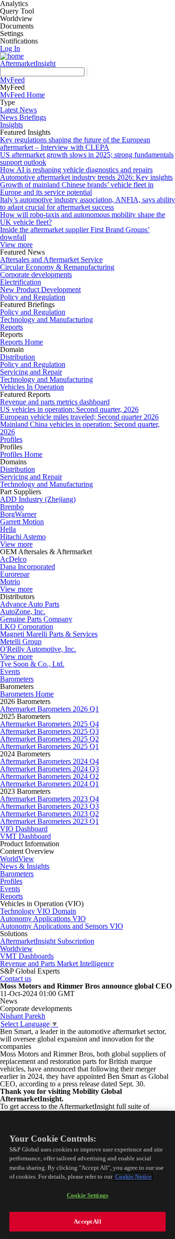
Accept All (87, 1221)
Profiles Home (21, 454)
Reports (11, 327)
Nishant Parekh (22, 1016)
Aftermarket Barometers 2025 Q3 (49, 731)
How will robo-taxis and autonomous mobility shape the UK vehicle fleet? (82, 218)
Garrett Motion (22, 522)
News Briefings (23, 117)
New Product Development (40, 289)
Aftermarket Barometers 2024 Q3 (49, 769)
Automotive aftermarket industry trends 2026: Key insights (86, 177)
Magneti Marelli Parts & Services (49, 634)
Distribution (17, 357)
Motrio (10, 582)
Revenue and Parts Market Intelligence (57, 964)
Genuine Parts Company (36, 619)
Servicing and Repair (31, 372)
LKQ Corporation (26, 626)
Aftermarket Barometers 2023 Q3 (49, 806)
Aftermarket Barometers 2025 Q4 (49, 724)
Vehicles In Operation (32, 387)
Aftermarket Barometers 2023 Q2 (49, 814)
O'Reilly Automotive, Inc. (38, 649)
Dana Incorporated (27, 567)
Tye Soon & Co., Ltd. (32, 664)
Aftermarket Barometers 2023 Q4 (49, 799)
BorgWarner (18, 514)
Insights (11, 125)
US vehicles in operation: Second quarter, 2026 (69, 409)
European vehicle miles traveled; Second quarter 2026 (79, 417)
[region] (87, 1175)
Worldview (16, 949)
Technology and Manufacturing (46, 319)
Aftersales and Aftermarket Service (51, 260)
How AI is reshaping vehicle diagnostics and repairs (76, 170)
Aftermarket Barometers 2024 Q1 (49, 784)
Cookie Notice (133, 1176)
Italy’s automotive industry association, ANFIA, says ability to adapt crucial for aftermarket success (87, 203)
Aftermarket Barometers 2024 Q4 (49, 761)
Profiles (11, 439)
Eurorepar (14, 574)
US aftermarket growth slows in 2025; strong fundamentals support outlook (87, 158)
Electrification (20, 282)
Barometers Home (27, 694)
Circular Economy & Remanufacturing (57, 267)
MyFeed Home (22, 95)
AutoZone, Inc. (22, 612)
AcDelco (13, 559)
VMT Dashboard (25, 836)
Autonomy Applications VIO (43, 919)
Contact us (15, 978)
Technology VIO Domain (38, 911)
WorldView (17, 859)
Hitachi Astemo (23, 537)
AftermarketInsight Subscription (47, 941)
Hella (8, 529)
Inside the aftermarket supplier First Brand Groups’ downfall (75, 233)
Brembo (12, 507)
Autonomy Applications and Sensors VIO (61, 926)
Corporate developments (36, 275)
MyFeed (12, 80)
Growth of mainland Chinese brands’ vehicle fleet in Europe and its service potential (77, 188)
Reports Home (21, 342)
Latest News (18, 110)
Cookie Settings (87, 1195)
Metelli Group (21, 641)
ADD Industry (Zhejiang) (38, 499)
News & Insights (24, 866)
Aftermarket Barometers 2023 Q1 (49, 821)
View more (16, 245)
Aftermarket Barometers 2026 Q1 (49, 709)
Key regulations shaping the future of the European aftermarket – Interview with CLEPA (75, 143)
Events (10, 671)
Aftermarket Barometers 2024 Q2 (49, 776)
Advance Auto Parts (29, 604)
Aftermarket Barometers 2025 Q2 (49, 739)
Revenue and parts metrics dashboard (55, 402)
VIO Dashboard (24, 829)
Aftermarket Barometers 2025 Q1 (49, 746)
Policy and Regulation (32, 297)
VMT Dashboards (27, 956)
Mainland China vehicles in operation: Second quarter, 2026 (80, 428)
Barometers (17, 679)
